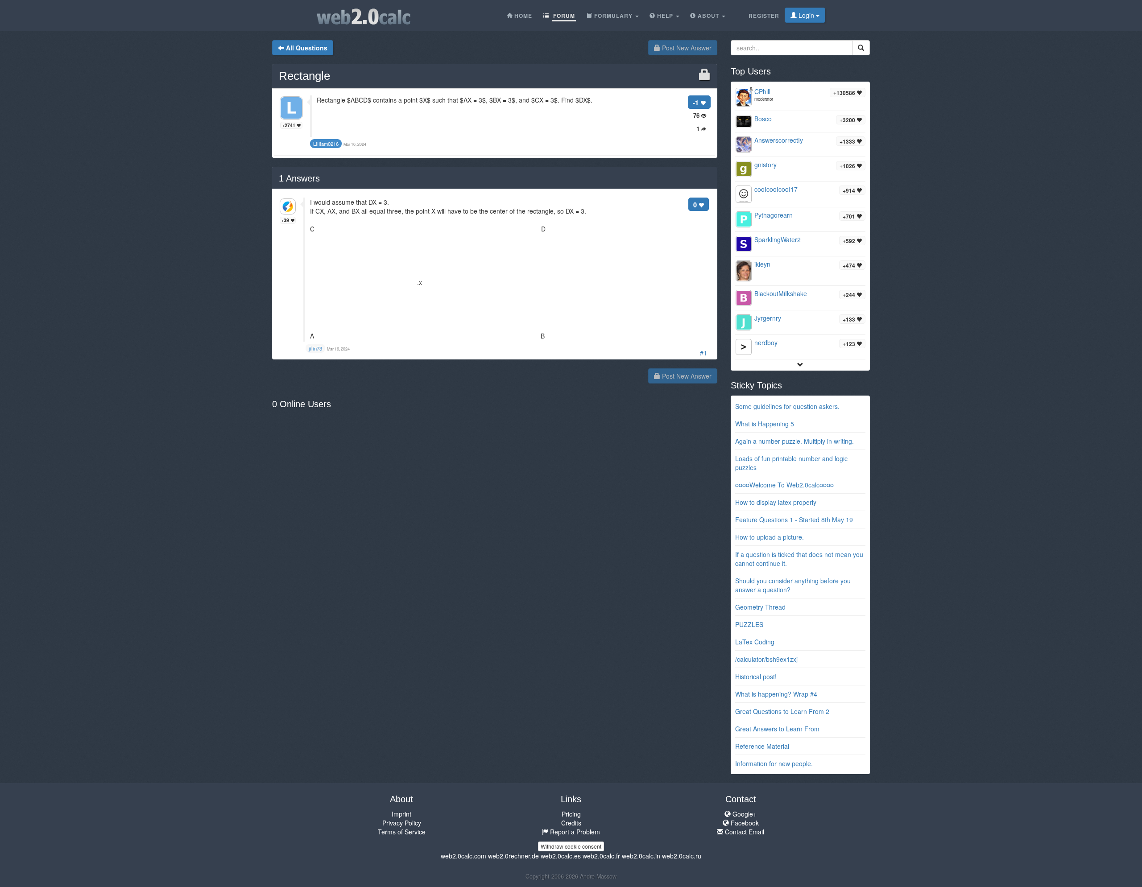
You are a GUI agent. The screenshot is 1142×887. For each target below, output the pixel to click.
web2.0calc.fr (601, 855)
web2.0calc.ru (681, 855)
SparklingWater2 (777, 239)
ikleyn (762, 264)
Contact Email (743, 831)
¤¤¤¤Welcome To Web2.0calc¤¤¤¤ (784, 484)
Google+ (744, 813)
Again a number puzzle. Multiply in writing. (794, 441)
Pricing (571, 813)
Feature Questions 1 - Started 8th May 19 (794, 519)
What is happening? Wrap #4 (776, 693)
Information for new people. (774, 763)
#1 (703, 352)
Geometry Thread (760, 606)
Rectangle (304, 76)
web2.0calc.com (463, 855)
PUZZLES (749, 624)
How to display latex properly (775, 502)
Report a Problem (574, 831)
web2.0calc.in (641, 855)
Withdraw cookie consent (571, 846)
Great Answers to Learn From (777, 728)
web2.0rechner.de (513, 855)
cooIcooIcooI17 (776, 189)
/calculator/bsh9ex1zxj (766, 659)
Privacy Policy (401, 822)
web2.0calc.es (561, 855)
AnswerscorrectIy (778, 140)
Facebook (744, 822)
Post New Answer (686, 47)
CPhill (762, 91)
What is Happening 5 (764, 423)
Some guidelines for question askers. (787, 406)
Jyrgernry (767, 318)
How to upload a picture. (769, 536)
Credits (571, 822)
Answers (299, 178)
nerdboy (766, 342)
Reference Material (762, 746)
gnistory (765, 164)
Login (806, 15)
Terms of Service (402, 831)
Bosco (763, 118)
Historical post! (756, 676)
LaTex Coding (754, 641)
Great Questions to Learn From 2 (782, 711)
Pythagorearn (773, 214)
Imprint (401, 813)
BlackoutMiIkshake (780, 293)
